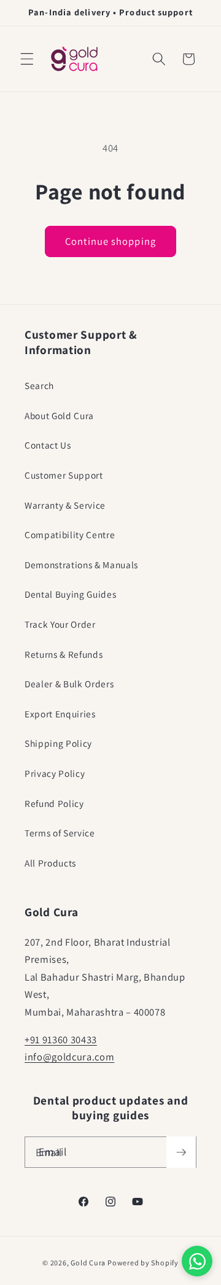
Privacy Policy (55, 773)
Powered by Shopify (143, 1262)
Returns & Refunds (64, 654)
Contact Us (48, 445)
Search (39, 385)
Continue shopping (110, 241)
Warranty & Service (65, 505)
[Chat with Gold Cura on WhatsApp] (197, 1261)
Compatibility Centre (70, 534)
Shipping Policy (58, 743)
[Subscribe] (181, 1152)
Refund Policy (54, 803)
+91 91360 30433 (61, 1039)
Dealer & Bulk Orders (69, 683)
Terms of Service (60, 833)
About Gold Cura (59, 415)
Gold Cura (88, 1262)
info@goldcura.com (69, 1056)
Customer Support (64, 475)
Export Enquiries (60, 714)
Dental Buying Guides (70, 594)
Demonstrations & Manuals (81, 564)
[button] (27, 59)
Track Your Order (60, 624)
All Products (50, 863)
